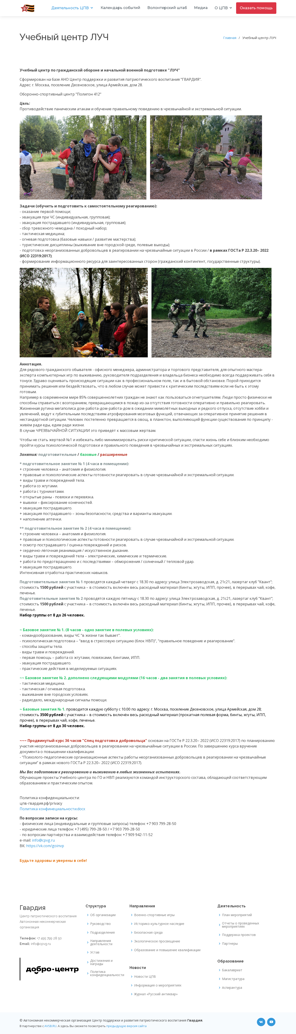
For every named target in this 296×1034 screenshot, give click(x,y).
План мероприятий (237, 915)
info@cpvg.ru (43, 840)
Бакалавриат (232, 970)
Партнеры (230, 943)
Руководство (100, 923)
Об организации (103, 915)
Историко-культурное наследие (159, 923)
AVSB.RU (50, 1026)
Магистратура (233, 978)
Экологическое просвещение (157, 941)
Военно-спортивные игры (154, 915)
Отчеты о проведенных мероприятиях (240, 925)
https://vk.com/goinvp (45, 845)
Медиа (201, 8)
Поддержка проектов (239, 934)
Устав (94, 952)
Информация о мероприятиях (157, 985)
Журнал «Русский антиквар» (156, 994)
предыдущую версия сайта (126, 1026)
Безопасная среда (148, 932)
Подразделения (102, 932)
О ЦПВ (221, 8)
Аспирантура (232, 987)
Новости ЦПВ (145, 976)
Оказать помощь (256, 8)
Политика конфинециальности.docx (52, 808)
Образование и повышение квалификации (167, 950)
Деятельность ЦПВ (70, 8)
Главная (229, 37)
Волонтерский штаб (167, 8)
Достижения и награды (101, 962)
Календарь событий (120, 8)
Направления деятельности (101, 942)
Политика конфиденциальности (107, 973)
